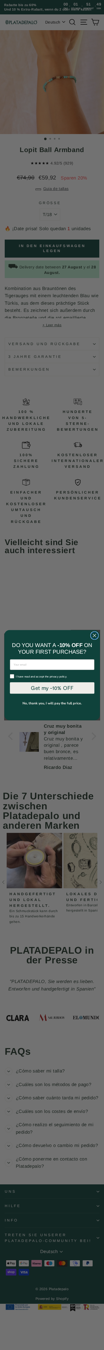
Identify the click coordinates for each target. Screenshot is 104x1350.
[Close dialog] (94, 635)
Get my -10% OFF (52, 687)
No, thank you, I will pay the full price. (52, 703)
